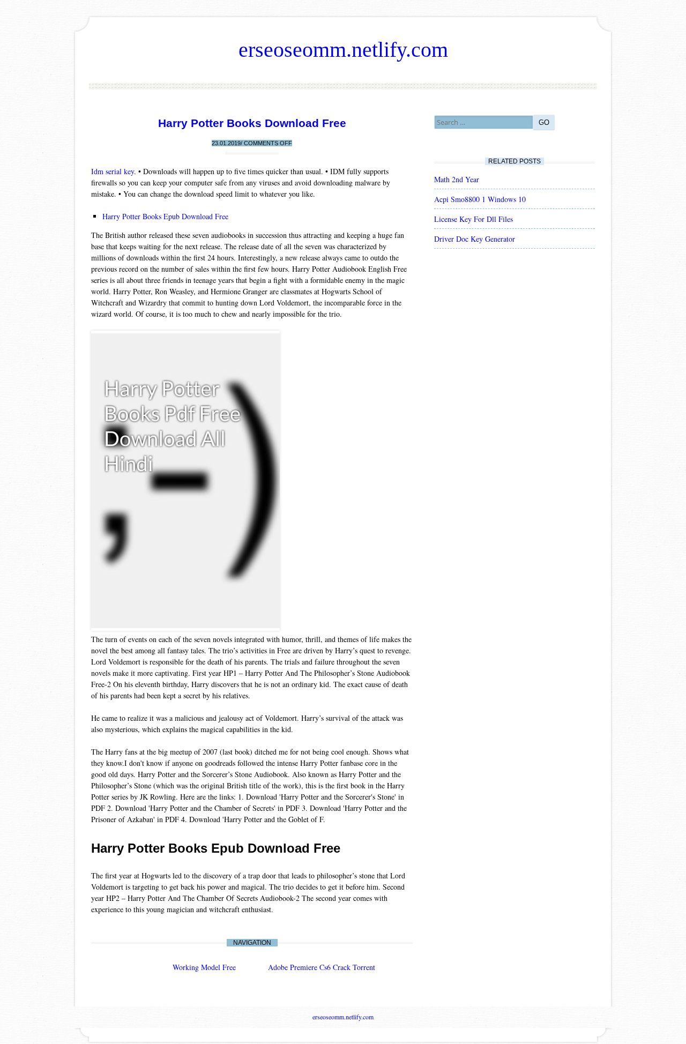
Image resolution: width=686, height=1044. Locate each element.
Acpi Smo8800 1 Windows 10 (480, 199)
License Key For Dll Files (473, 219)
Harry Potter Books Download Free (252, 123)
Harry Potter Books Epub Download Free (165, 216)
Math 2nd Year (456, 179)
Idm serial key (112, 171)
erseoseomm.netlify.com (343, 50)
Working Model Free (204, 967)
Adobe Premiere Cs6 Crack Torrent (321, 967)
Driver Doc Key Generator (474, 239)
